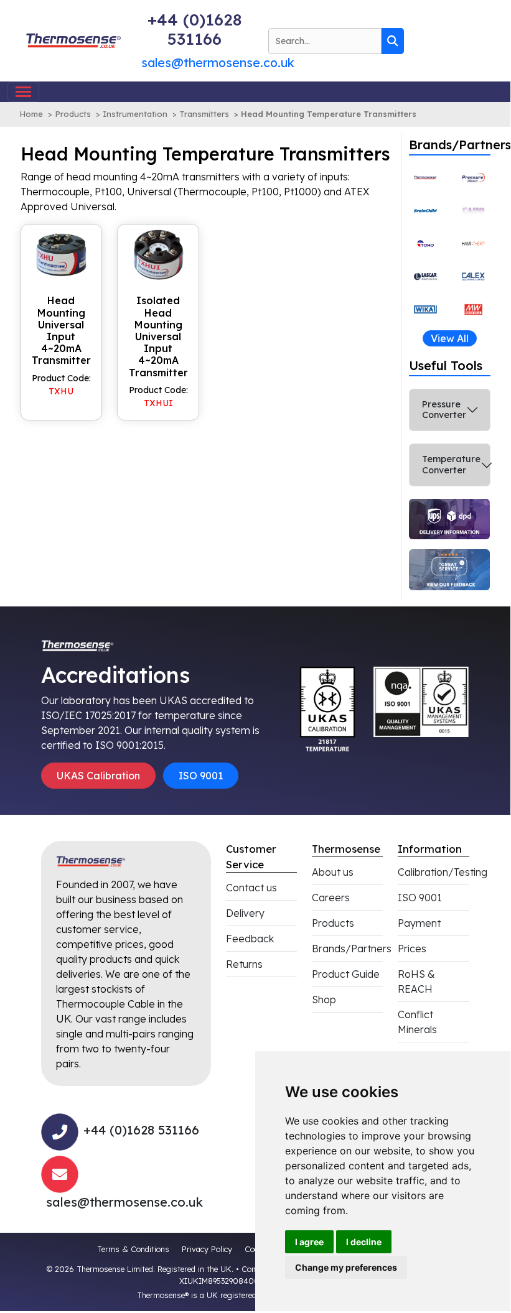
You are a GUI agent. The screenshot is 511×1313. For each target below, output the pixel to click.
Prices (412, 948)
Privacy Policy (207, 1249)
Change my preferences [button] (346, 1267)
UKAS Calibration (98, 775)
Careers (331, 897)
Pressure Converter (444, 409)
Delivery (245, 913)
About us (333, 872)
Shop (324, 999)
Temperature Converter (451, 464)
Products (73, 114)
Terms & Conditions (133, 1249)
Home (31, 114)
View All (450, 338)
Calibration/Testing (442, 872)
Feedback (250, 938)
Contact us (251, 887)
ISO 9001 (201, 775)
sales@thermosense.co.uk (217, 62)
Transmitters (204, 114)
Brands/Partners (351, 948)
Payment (419, 923)
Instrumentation (135, 114)
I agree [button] (309, 1241)
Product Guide (346, 974)
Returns (244, 964)
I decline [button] (364, 1241)
